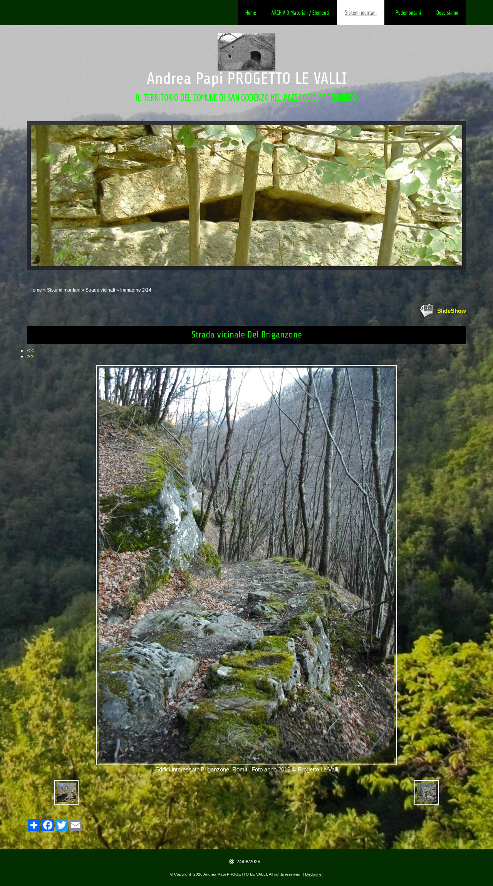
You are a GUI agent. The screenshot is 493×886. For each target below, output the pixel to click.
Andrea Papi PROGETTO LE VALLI (247, 78)
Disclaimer (314, 874)
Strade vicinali (100, 290)
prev (52, 195)
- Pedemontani (406, 12)
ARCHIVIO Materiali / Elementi (300, 12)
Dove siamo (447, 12)
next (441, 195)
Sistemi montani (361, 12)
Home (250, 12)
